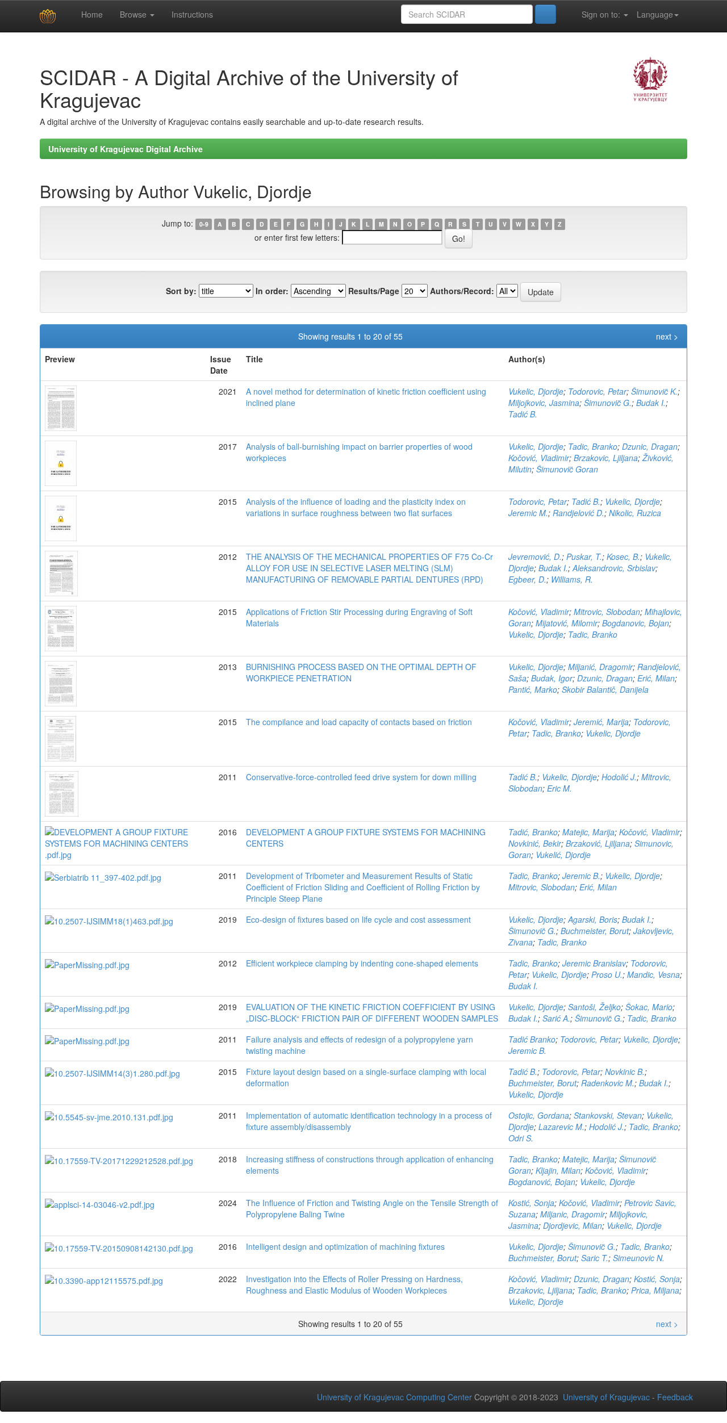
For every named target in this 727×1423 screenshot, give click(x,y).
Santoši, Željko (594, 1006)
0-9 (203, 224)
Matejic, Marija (588, 832)
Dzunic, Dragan (650, 446)
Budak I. (651, 402)
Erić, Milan (656, 678)
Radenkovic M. (607, 1083)
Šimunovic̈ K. (654, 391)
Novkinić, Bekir (534, 843)
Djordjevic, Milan (572, 1225)
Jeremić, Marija (601, 721)
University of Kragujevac (606, 1397)
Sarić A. (556, 1018)
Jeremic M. (528, 512)
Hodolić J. (619, 776)
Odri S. (520, 1138)
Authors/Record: (462, 290)
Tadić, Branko (533, 832)
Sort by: (181, 290)
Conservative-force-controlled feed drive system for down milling (361, 776)
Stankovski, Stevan (608, 1115)
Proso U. (606, 974)
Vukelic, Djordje (535, 391)
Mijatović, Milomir (567, 623)
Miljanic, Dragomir (572, 1214)
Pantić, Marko (532, 689)
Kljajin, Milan (558, 1170)
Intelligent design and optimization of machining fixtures (345, 1246)
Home (91, 14)
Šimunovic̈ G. (608, 402)
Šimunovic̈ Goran (567, 469)
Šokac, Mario (648, 1006)
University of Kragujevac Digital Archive (125, 148)
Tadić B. (522, 414)
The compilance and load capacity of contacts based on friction (359, 721)
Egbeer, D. (527, 579)
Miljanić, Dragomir (600, 666)
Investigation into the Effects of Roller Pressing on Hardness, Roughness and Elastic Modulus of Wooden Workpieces (354, 1284)
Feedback (675, 1397)
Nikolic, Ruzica (635, 512)
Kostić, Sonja (531, 1202)
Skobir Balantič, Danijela (605, 689)
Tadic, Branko (592, 446)
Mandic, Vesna (653, 974)
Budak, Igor (552, 678)
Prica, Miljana (655, 1290)
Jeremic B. (581, 875)
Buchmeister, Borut (595, 930)
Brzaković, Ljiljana (598, 843)
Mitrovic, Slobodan (607, 611)
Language (655, 14)
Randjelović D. (578, 512)
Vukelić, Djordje (563, 854)
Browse (134, 14)
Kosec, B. (623, 556)
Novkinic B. (625, 1071)
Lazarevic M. (561, 1126)
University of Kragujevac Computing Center (394, 1397)
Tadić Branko (531, 1039)
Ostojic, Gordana (538, 1115)
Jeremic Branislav (594, 963)
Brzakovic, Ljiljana (606, 457)
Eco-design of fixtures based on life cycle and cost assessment (358, 919)
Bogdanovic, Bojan (635, 623)
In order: (272, 290)
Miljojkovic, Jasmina (543, 402)
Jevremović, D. (535, 556)
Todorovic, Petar (597, 391)
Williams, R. (572, 579)
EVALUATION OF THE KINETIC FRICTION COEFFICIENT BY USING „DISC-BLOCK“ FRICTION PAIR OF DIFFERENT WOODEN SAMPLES (372, 1012)
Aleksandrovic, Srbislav (614, 568)
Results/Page (373, 290)
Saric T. (594, 1257)
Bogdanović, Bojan (541, 1181)
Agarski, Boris (592, 919)
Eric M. (559, 788)
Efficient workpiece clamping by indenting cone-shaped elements (362, 963)
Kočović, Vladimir (538, 457)
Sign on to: (600, 14)
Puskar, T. (584, 556)
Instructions (192, 14)
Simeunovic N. (639, 1257)
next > (667, 336)
